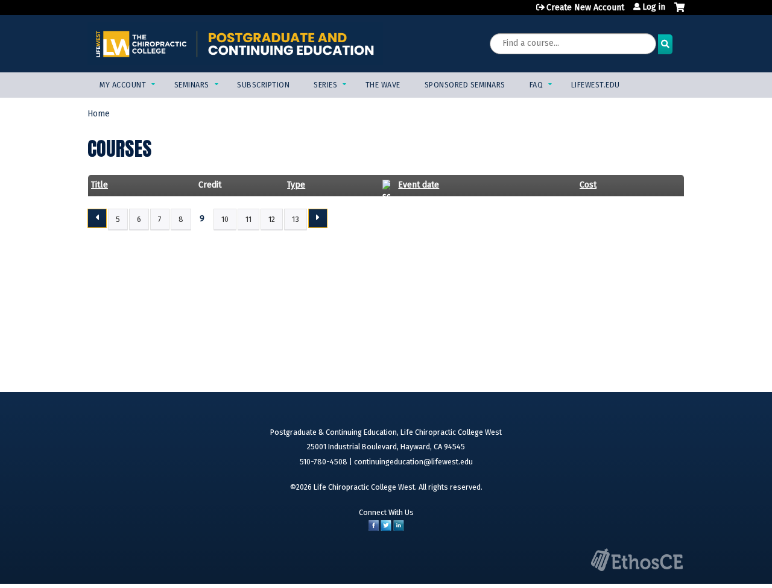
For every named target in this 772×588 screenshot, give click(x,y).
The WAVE (382, 84)
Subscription (263, 84)
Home (98, 114)
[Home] (235, 43)
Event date (418, 185)
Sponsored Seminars (465, 84)
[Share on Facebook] (374, 528)
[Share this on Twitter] (386, 528)
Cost (588, 185)
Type (296, 185)
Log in (653, 7)
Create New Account (585, 7)
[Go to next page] (317, 218)
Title (99, 185)
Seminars (191, 84)
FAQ (536, 84)
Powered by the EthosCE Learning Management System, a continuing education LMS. (637, 559)
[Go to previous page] (97, 218)
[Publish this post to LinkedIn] (398, 528)
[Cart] (679, 12)
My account (123, 84)
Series (325, 84)
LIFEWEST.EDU (595, 84)
